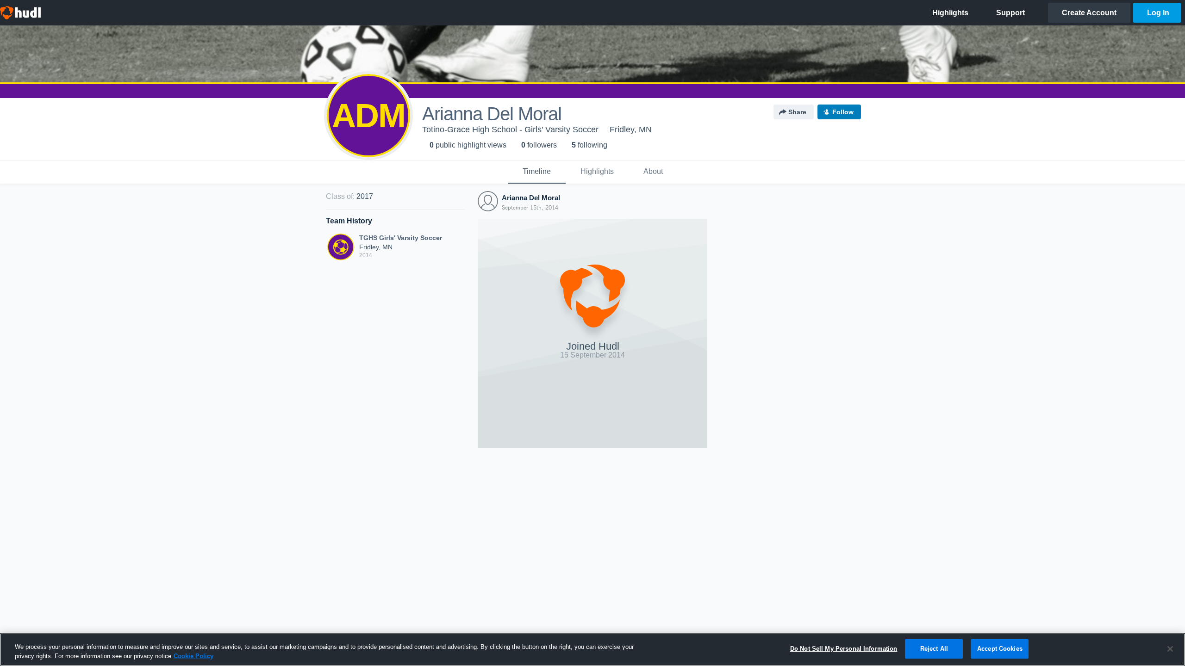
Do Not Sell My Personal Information (844, 648)
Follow (843, 112)
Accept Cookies (1000, 648)
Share (797, 112)
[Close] (1170, 649)
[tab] (537, 172)
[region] (592, 649)
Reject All (934, 648)
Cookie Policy (193, 656)
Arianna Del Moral (531, 198)
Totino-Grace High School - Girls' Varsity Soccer (510, 129)
